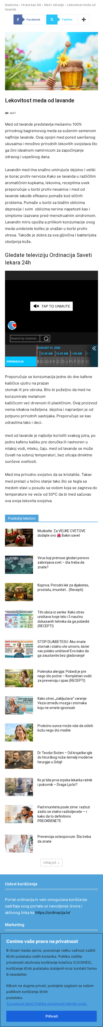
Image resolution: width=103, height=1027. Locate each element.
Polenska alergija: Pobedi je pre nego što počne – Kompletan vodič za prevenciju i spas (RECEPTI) (65, 675)
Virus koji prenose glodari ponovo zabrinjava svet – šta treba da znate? (63, 562)
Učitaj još (49, 862)
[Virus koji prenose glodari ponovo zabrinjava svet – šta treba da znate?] (19, 565)
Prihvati (52, 1016)
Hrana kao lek (31, 5)
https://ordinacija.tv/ (52, 912)
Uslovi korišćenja (21, 883)
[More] (84, 20)
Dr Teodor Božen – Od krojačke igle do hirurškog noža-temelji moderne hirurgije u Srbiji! (65, 757)
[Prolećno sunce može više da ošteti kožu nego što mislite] (19, 733)
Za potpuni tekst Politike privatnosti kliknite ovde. (46, 1003)
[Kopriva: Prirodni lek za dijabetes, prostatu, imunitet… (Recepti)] (19, 592)
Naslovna (11, 5)
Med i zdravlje (54, 5)
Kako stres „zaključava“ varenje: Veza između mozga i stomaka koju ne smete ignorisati (62, 703)
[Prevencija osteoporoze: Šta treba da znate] (19, 844)
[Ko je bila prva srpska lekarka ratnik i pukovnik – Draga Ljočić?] (19, 787)
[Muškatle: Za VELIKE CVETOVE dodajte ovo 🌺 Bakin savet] (19, 538)
